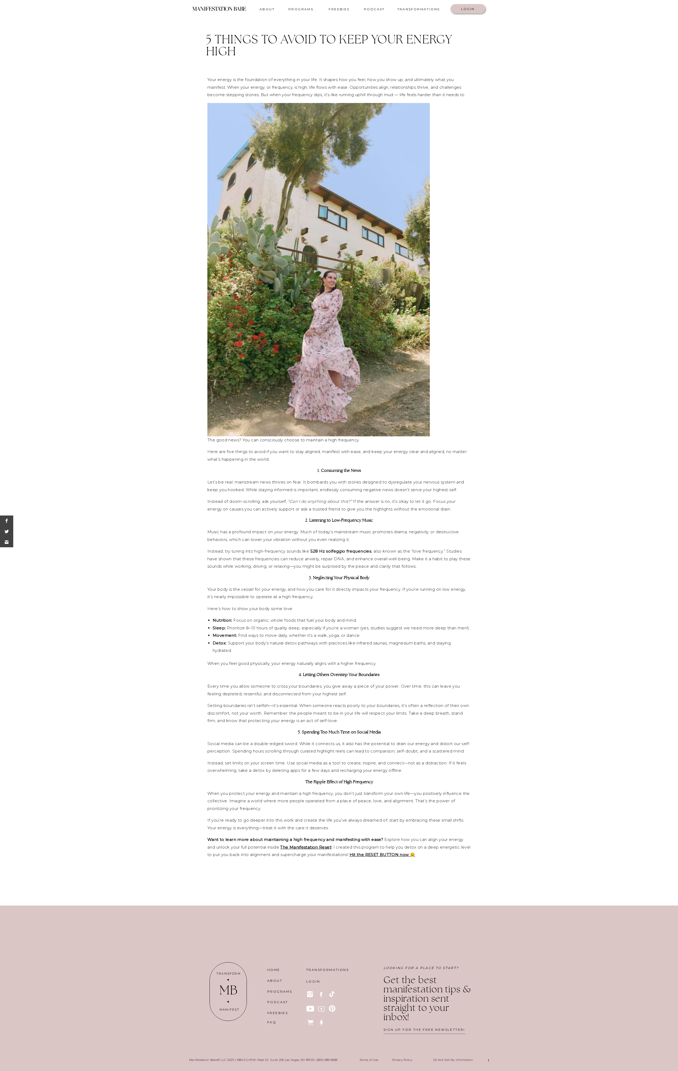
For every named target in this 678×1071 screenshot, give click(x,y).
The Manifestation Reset (305, 847)
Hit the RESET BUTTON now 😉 (382, 854)
